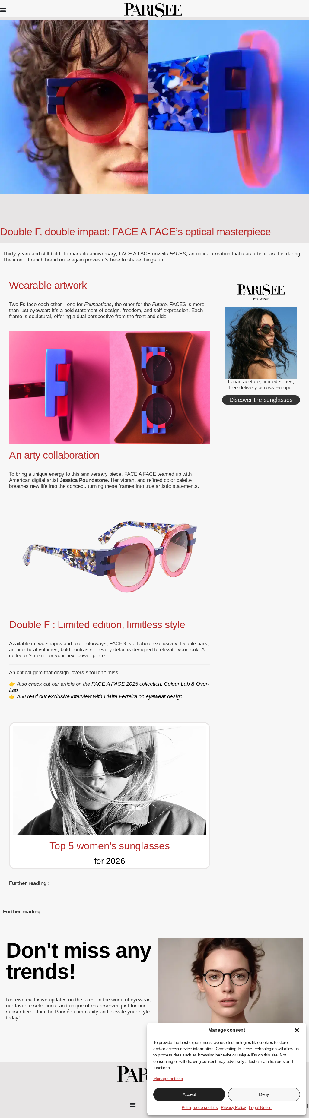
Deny (264, 1094)
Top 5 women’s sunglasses (109, 845)
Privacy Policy (233, 1107)
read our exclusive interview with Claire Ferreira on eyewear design (105, 696)
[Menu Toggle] (3, 10)
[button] (297, 1030)
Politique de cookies (200, 1107)
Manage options (168, 1078)
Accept (189, 1094)
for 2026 (109, 861)
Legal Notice (260, 1107)
